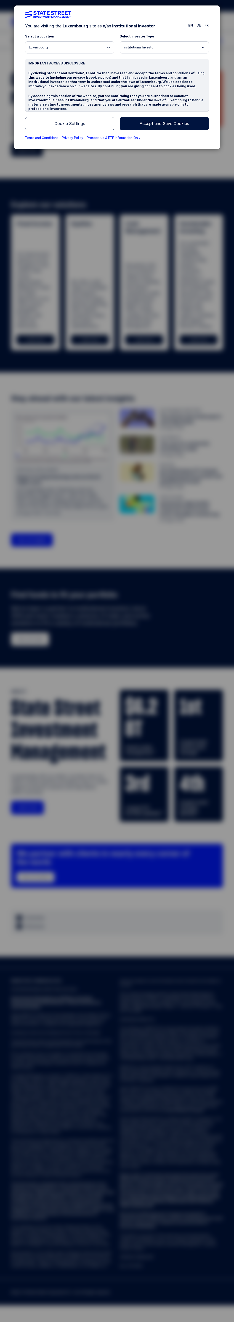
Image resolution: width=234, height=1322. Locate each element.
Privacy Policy (72, 138)
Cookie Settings (69, 123)
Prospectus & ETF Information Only (113, 138)
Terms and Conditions (41, 138)
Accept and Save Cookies (164, 123)
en (190, 25)
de (199, 25)
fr (207, 25)
